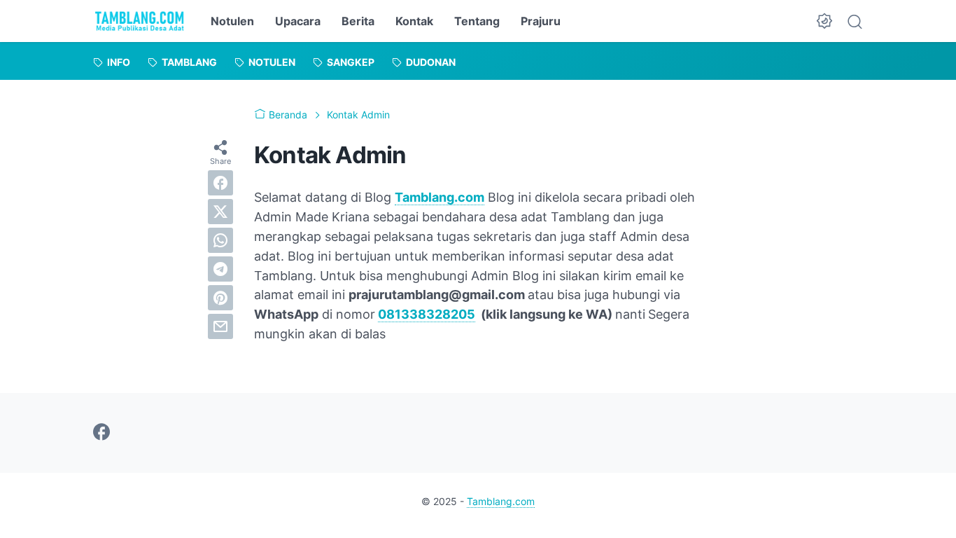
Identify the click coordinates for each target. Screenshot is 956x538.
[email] (220, 326)
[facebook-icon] (101, 433)
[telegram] (220, 269)
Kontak (414, 21)
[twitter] (220, 211)
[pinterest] (220, 297)
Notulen (232, 21)
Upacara (298, 21)
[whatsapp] (220, 240)
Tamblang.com (439, 197)
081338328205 (426, 314)
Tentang (477, 21)
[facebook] (220, 182)
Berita (358, 21)
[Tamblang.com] (139, 21)
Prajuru (541, 21)
